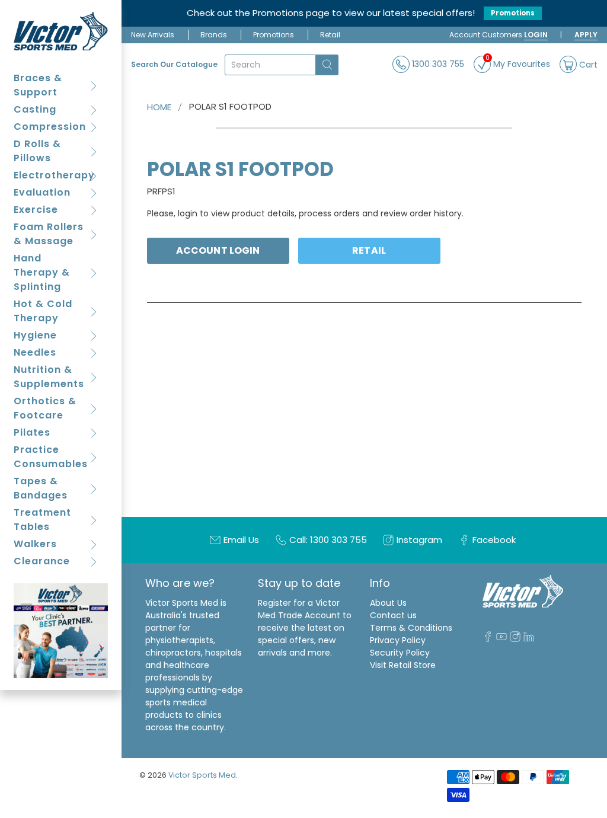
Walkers (35, 544)
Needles (35, 352)
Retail (330, 35)
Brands (213, 35)
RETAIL (369, 250)
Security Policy (400, 653)
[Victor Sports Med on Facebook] (488, 639)
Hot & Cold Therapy (43, 311)
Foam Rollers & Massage (49, 234)
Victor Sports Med (202, 775)
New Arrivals (152, 35)
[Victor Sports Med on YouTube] (501, 639)
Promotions (513, 13)
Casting (35, 109)
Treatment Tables (42, 519)
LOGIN (536, 35)
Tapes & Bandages (41, 488)
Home (159, 107)
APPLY (586, 35)
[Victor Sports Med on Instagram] (515, 639)
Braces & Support (38, 85)
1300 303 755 (437, 64)
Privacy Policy (398, 640)
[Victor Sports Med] (61, 31)
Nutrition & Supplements (49, 377)
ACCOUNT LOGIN (218, 250)
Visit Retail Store (403, 665)
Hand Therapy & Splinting (42, 272)
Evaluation (42, 192)
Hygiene (35, 335)
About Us (388, 603)
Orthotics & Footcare (45, 408)
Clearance (42, 561)
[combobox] (270, 65)
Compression (50, 126)
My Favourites (517, 63)
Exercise (36, 209)
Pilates (32, 432)
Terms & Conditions (411, 628)
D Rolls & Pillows (37, 151)
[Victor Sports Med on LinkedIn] (528, 639)
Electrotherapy (54, 175)
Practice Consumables (51, 457)
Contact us (393, 615)
